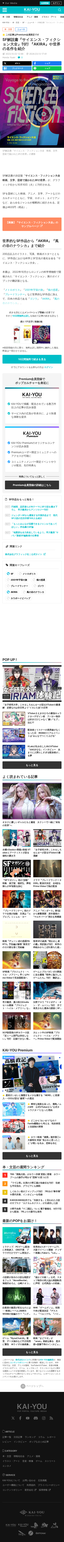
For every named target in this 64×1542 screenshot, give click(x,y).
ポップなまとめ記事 (39, 1441)
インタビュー (20, 1441)
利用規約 (31, 1485)
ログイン (56, 3)
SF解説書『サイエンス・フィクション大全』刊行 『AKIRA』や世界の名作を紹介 (31, 44)
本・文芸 (15, 22)
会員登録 (45, 3)
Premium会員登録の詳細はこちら (32, 485)
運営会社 (29, 1489)
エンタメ (6, 1465)
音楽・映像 (27, 1461)
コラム (41, 1437)
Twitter (13, 1418)
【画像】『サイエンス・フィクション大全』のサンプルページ (32, 224)
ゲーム (39, 1461)
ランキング (30, 1437)
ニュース (30, 22)
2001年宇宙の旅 (34, 289)
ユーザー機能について (13, 1485)
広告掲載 (42, 1480)
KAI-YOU (5, 22)
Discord (36, 1418)
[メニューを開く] (4, 9)
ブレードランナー (15, 294)
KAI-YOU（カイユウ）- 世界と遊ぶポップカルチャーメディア (32, 10)
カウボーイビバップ (20, 598)
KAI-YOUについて (11, 1480)
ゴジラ (33, 298)
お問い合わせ (29, 1480)
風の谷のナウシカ (35, 592)
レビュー (6, 1441)
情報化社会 (19, 1456)
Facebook (20, 1418)
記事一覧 (6, 1437)
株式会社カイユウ (23, 1359)
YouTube (28, 1418)
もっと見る (32, 765)
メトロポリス (12, 289)
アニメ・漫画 (33, 1456)
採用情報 (43, 1489)
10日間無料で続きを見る (32, 359)
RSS (51, 1418)
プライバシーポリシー (49, 1485)
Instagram (43, 1418)
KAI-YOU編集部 (46, 1359)
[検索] (59, 10)
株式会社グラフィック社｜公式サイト (23, 554)
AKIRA (45, 298)
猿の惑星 (53, 289)
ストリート (50, 1461)
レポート (51, 1437)
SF (23, 22)
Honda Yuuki (8, 57)
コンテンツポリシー (18, 1362)
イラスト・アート (11, 1461)
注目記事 (18, 1437)
